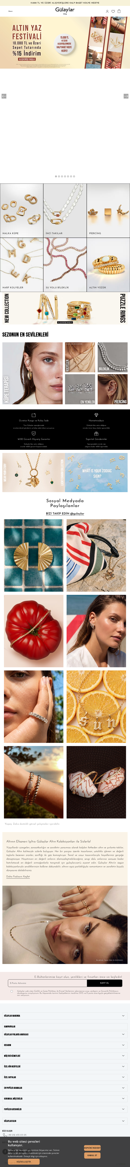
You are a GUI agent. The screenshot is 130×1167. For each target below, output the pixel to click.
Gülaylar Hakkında (12, 1015)
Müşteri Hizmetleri (12, 1055)
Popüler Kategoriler (13, 1109)
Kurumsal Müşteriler (13, 1098)
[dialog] (65, 1152)
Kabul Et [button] (92, 1155)
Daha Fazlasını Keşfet (18, 876)
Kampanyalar (9, 1026)
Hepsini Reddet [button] (92, 1148)
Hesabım (7, 1045)
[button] (56, 176)
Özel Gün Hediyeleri (12, 1066)
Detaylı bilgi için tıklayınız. (36, 1156)
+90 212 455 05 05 (16, 1135)
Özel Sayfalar (10, 1077)
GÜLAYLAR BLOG (10, 1121)
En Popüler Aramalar (13, 1087)
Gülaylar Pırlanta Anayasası (16, 1034)
